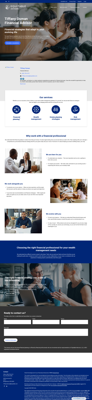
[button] (46, 7)
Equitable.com (64, 1)
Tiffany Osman (25, 68)
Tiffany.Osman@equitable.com (29, 76)
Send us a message (10, 340)
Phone (62, 319)
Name (5, 319)
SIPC (89, 390)
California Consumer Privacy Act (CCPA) (71, 384)
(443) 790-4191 (26, 73)
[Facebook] (8, 1)
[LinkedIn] (6, 1)
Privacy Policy (72, 1)
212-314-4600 (76, 390)
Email (33, 319)
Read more (23, 84)
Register (80, 1)
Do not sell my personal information (59, 385)
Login (85, 1)
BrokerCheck (56, 372)
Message (6, 327)
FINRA (85, 390)
